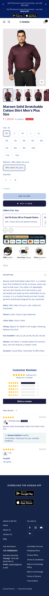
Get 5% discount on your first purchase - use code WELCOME (25, 4)
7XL (6, 148)
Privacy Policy (32, 555)
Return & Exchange (35, 571)
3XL (15, 140)
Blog (5, 539)
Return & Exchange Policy (35, 565)
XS (7, 133)
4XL (24, 140)
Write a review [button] (24, 401)
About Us (7, 530)
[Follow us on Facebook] (30, 527)
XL (39, 133)
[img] (8, 417)
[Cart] (44, 22)
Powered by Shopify (25, 589)
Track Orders (32, 581)
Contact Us (7, 534)
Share (5, 265)
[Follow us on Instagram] (35, 527)
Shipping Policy (33, 550)
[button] (14, 383)
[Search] (9, 22)
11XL (7, 155)
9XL (24, 148)
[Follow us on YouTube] (41, 527)
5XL (32, 140)
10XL (33, 148)
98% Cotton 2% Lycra (14, 167)
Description (8, 275)
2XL (6, 140)
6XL (41, 140)
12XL (17, 155)
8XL (15, 148)
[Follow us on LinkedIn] (30, 533)
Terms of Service (34, 576)
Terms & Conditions (35, 559)
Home (5, 525)
